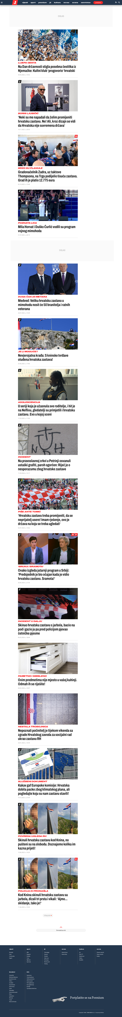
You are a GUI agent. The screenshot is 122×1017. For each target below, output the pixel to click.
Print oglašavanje (30, 984)
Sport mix (29, 962)
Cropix (10, 999)
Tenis (28, 958)
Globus (10, 981)
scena (99, 949)
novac (64, 949)
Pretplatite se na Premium (87, 998)
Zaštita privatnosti (30, 979)
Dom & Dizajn (12, 984)
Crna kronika (12, 956)
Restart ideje (64, 954)
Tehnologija (46, 952)
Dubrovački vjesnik (13, 992)
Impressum (29, 975)
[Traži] (119, 2)
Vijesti (25, 2)
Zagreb (10, 958)
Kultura (57, 2)
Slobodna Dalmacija (13, 977)
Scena (75, 2)
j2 (44, 949)
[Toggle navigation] (1, 2)
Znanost (46, 954)
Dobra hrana (11, 986)
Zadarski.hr (11, 996)
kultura (81, 949)
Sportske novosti (12, 979)
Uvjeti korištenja (30, 977)
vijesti (11, 949)
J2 (50, 2)
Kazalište (81, 960)
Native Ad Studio (12, 1001)
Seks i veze (46, 958)
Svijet (10, 954)
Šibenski (11, 998)
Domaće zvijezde (100, 952)
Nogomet (29, 954)
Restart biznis (64, 952)
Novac (66, 2)
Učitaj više (47, 915)
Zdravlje (46, 956)
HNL (28, 952)
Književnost (81, 956)
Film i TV (81, 954)
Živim (10, 994)
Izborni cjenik (30, 981)
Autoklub (11, 982)
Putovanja (46, 960)
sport (28, 949)
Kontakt (28, 986)
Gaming (46, 963)
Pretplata (98, 2)
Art (80, 952)
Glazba (80, 958)
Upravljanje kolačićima (31, 988)
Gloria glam (11, 990)
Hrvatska (11, 952)
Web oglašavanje (30, 982)
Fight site (29, 960)
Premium (42, 2)
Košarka (28, 956)
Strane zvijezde (100, 954)
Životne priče (47, 962)
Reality (98, 956)
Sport (33, 2)
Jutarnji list (11, 975)
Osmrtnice (86, 2)
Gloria (10, 988)
